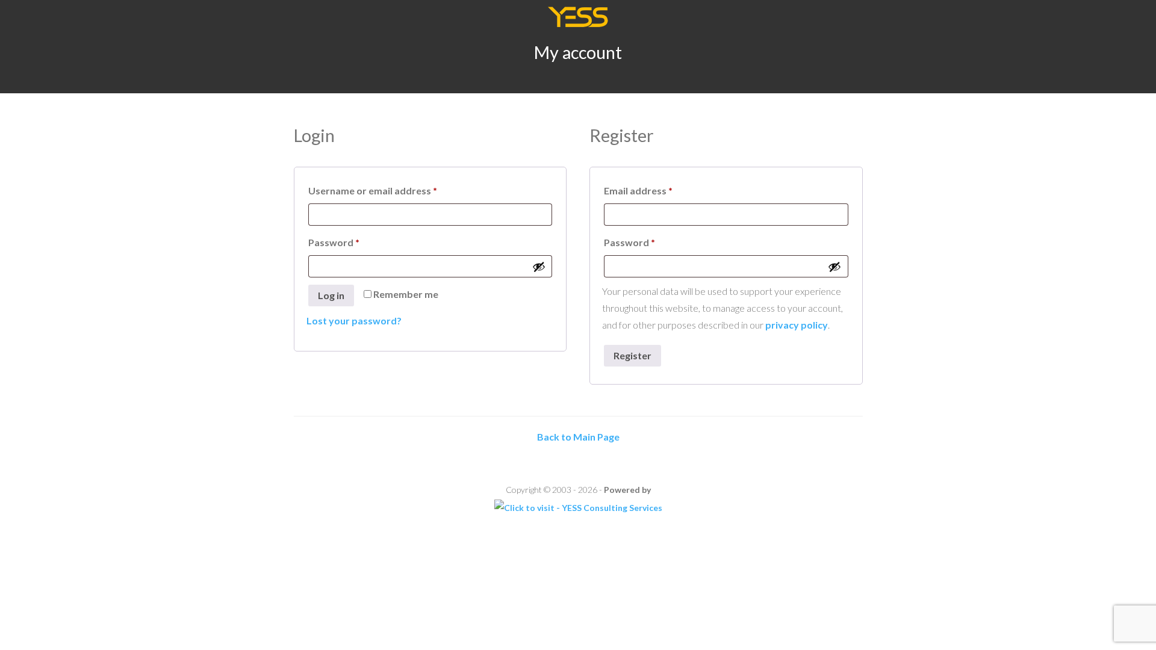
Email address (658, 190)
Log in (331, 295)
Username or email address (392, 190)
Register (632, 355)
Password (354, 242)
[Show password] (538, 266)
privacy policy (796, 324)
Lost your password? (354, 320)
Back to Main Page (578, 436)
